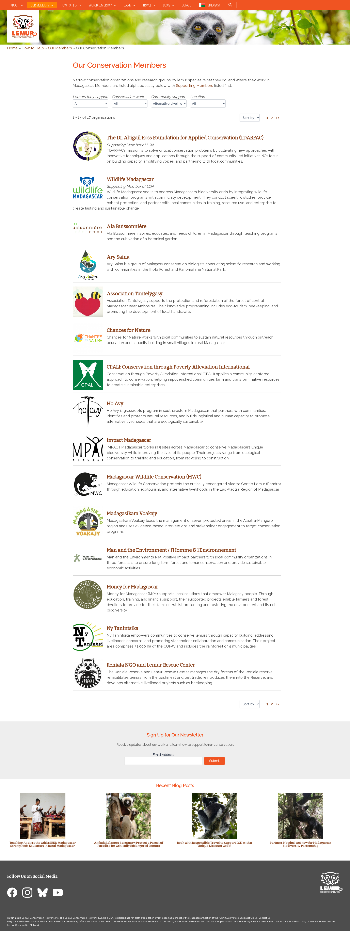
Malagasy (213, 5)
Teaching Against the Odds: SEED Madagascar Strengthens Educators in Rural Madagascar (43, 844)
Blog (166, 5)
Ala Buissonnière (126, 226)
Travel (147, 5)
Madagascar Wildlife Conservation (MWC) (154, 477)
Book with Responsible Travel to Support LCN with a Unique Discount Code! (214, 844)
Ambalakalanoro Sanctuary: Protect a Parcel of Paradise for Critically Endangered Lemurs (128, 844)
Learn (127, 5)
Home (12, 48)
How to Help (69, 5)
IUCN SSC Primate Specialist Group (238, 917)
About (15, 5)
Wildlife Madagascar (130, 179)
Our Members (40, 5)
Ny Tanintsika (122, 628)
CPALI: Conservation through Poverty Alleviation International (178, 367)
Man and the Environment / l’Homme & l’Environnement (171, 550)
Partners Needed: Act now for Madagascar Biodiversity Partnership (300, 844)
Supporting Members (194, 85)
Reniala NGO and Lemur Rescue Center (151, 665)
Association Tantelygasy (134, 293)
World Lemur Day (100, 5)
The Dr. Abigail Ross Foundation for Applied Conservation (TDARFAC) (185, 138)
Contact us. (265, 917)
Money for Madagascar (132, 587)
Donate (186, 5)
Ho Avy (115, 403)
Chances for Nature (128, 330)
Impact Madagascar (129, 440)
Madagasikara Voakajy (132, 513)
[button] (21, 5)
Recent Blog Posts (175, 785)
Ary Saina (118, 257)
